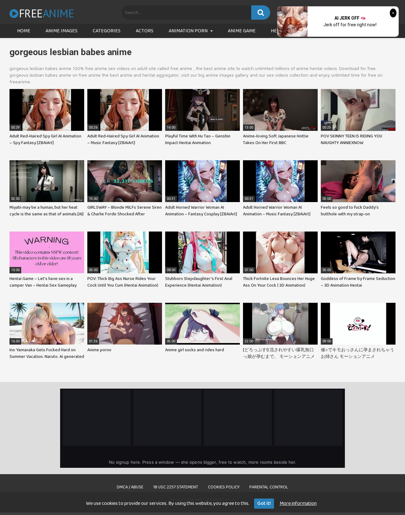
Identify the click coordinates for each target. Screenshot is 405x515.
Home (23, 31)
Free (46, 13)
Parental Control (268, 487)
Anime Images (62, 31)
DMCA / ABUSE (130, 487)
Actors (144, 31)
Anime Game (242, 31)
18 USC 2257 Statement (175, 487)
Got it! (264, 503)
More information (298, 503)
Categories (107, 31)
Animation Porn (188, 31)
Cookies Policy (224, 487)
